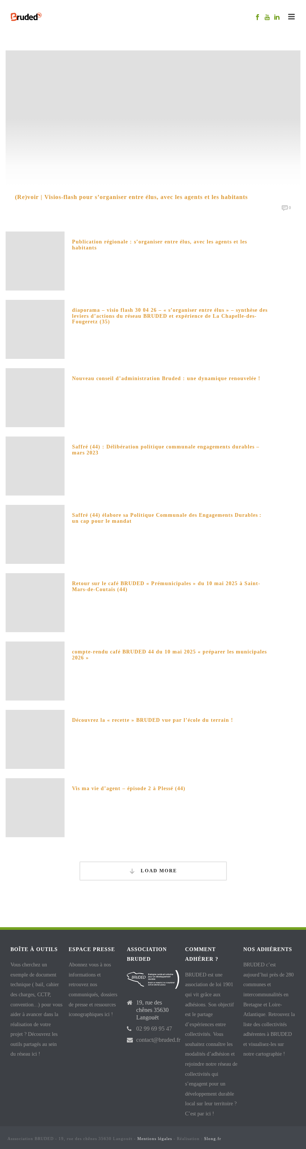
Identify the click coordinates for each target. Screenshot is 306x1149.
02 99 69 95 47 (154, 1028)
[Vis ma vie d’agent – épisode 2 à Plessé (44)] (35, 807)
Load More (158, 870)
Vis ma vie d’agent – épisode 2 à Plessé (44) (128, 788)
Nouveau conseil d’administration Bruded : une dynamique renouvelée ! (166, 378)
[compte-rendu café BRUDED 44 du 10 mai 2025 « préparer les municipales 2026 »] (35, 670)
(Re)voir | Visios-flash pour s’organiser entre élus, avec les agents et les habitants (131, 197)
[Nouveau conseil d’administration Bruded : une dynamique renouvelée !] (35, 397)
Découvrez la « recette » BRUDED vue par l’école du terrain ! (152, 720)
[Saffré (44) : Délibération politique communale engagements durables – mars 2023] (35, 465)
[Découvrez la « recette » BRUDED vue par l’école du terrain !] (35, 738)
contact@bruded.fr (158, 1040)
